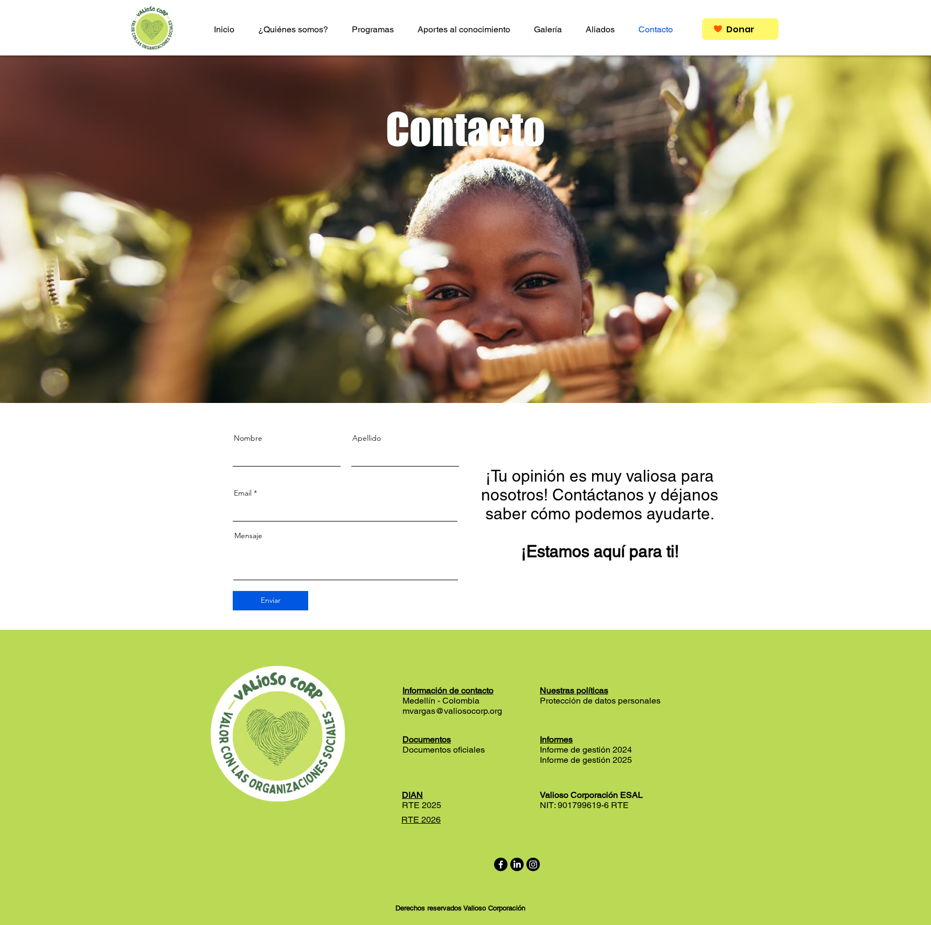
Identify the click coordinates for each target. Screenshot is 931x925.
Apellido (366, 438)
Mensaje (248, 535)
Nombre (248, 438)
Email (243, 493)
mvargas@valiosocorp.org (452, 711)
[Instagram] (533, 864)
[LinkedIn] (517, 864)
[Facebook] (501, 864)
